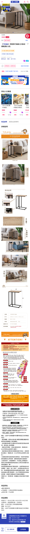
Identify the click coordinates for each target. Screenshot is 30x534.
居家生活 (3, 59)
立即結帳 (23, 529)
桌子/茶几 (13, 59)
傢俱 (8, 59)
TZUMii (5, 44)
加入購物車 (10, 529)
